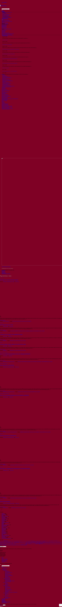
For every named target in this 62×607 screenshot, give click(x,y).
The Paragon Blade (8, 581)
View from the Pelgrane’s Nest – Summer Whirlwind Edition (9, 71)
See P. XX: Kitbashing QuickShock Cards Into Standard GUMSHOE (15, 354)
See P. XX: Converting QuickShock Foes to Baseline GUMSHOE (14, 395)
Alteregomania (7, 579)
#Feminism (6, 586)
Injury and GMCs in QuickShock (7, 365)
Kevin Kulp (51, 542)
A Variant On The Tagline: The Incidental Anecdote (11, 334)
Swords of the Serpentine (5, 535)
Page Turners (4, 529)
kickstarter (54, 542)
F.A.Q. (3, 558)
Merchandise (7, 595)
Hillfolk (0, 433)
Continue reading (3, 320)
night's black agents (4, 543)
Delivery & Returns (4, 559)
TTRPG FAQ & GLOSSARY (6, 273)
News (4, 321)
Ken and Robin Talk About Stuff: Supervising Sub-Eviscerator (9, 58)
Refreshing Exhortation (5, 501)
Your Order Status (4, 561)
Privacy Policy (4, 560)
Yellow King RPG (44, 361)
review (15, 543)
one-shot (18, 321)
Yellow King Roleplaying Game (9, 361)
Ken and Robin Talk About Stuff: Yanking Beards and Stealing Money (10, 49)
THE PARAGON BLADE (6, 266)
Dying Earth (1, 332)
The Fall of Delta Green (8, 572)
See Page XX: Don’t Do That (6, 324)
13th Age (3, 513)
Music (6, 594)
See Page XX (7, 321)
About (2, 557)
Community (3, 270)
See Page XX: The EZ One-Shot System (9, 279)
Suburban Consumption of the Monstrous (11, 592)
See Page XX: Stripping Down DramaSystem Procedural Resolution (15, 468)
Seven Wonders (4, 532)
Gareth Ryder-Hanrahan (5, 542)
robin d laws (23, 321)
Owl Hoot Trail (4, 528)
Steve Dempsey (17, 340)
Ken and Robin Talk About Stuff (36, 542)
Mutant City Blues (24, 361)
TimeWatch (6, 576)
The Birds (6, 596)
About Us (3, 271)
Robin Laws (17, 281)
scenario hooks (33, 543)
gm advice (12, 542)
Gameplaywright (4, 520)
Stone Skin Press (7, 597)
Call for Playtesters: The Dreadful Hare (7, 44)
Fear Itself (3, 519)
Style (2, 534)
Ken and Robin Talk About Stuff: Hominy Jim (7, 35)
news (61, 542)
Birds (2, 515)
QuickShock (29, 361)
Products (3, 74)
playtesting (10, 543)
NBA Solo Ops (4, 526)
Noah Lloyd (11, 326)
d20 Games (5, 582)
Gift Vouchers (7, 593)
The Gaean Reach (4, 536)
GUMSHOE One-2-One (5, 522)
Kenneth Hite (47, 542)
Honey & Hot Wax (7, 589)
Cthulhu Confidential (5, 516)
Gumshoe (1, 499)
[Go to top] (0, 564)
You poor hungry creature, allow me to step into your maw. (13, 344)
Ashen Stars (19, 361)
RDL (20, 321)
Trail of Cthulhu (39, 361)
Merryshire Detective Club (5, 524)
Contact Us (3, 272)
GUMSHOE (13, 507)
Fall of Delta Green (4, 518)
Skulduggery (3, 533)
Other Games (5, 585)
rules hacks (34, 361)
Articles (3, 567)
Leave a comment (23, 340)
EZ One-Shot (14, 321)
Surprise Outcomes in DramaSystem (8, 435)
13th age (6, 541)
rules (26, 321)
